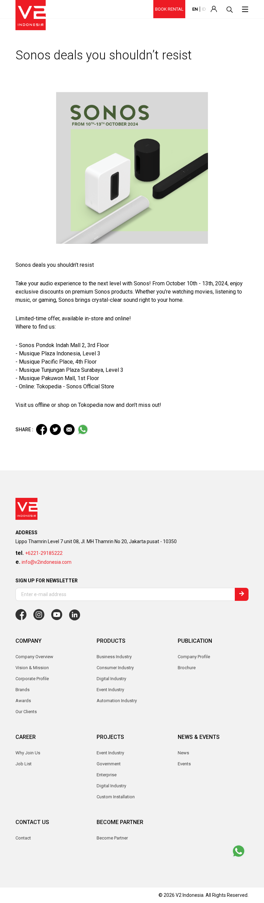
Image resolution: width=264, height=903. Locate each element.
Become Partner (112, 838)
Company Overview (34, 656)
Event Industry (110, 752)
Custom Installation (116, 796)
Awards (23, 700)
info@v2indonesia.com (47, 562)
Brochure (187, 667)
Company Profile (194, 656)
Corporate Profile (32, 678)
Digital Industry (111, 785)
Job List (23, 763)
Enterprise (107, 774)
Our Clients (26, 711)
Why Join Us (27, 752)
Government (109, 763)
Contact (23, 838)
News (183, 752)
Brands (22, 689)
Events (184, 763)
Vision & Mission (32, 667)
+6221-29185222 (44, 553)
